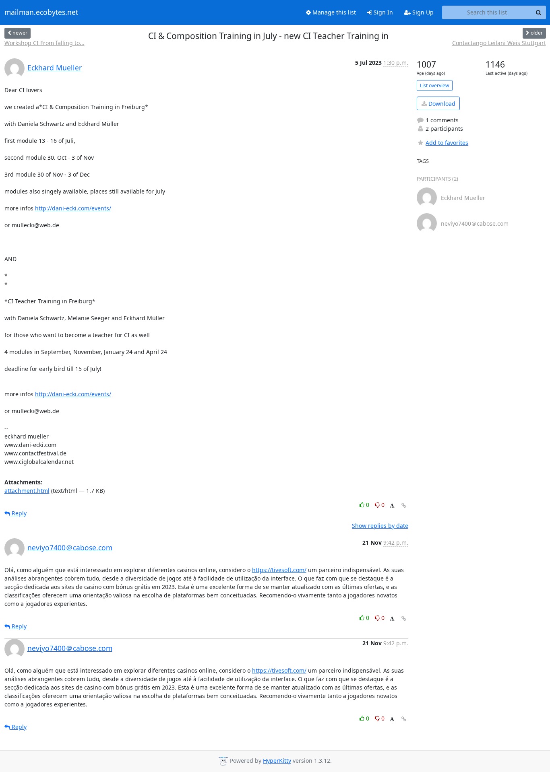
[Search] (538, 12)
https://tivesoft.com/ (279, 570)
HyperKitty (277, 760)
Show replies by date (380, 525)
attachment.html (27, 490)
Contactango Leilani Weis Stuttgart (499, 43)
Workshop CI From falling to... (44, 43)
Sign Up (422, 12)
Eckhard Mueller (54, 67)
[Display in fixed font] (392, 505)
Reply (18, 513)
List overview (434, 85)
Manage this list (333, 12)
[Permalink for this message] (403, 505)
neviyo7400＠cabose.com (69, 547)
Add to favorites (447, 142)
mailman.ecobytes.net (41, 12)
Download (441, 103)
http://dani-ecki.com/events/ (73, 208)
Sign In (382, 12)
